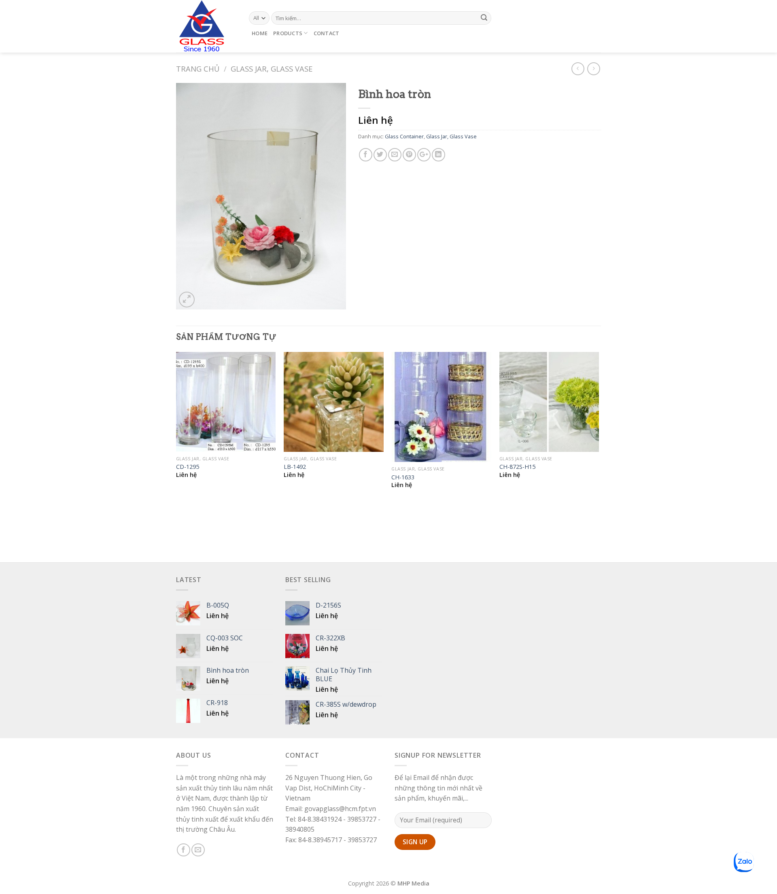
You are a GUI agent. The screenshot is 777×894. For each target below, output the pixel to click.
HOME (259, 33)
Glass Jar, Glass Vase (271, 69)
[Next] (598, 456)
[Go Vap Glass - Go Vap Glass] (206, 26)
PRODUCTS (287, 33)
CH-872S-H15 (517, 466)
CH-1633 (402, 477)
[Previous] (176, 456)
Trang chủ (197, 69)
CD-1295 (187, 466)
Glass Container (404, 136)
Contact (327, 33)
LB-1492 (295, 466)
